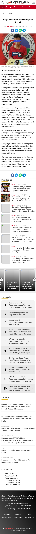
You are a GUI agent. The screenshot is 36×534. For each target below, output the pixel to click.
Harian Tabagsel (10, 528)
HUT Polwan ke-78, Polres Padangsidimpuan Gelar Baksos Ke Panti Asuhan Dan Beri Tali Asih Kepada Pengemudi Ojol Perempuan (21, 379)
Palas (10, 13)
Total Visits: (9, 480)
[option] (12, 280)
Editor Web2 (10, 26)
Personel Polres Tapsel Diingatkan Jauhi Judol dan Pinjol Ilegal (16, 461)
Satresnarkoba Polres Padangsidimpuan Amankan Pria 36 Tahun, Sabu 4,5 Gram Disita (13, 286)
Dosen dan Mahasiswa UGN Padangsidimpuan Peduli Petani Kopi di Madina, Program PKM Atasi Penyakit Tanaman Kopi (21, 388)
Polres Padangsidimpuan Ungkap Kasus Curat (18, 314)
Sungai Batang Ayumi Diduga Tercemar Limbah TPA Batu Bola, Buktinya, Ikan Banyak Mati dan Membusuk (20, 351)
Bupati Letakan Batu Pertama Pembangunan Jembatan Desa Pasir (23, 250)
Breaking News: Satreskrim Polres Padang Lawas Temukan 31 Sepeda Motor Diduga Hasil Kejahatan (22, 230)
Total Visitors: (10, 482)
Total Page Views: (11, 485)
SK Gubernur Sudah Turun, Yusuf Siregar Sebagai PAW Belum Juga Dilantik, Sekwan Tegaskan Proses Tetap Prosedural (20, 360)
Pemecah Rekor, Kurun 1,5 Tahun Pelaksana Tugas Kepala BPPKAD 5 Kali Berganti (21, 189)
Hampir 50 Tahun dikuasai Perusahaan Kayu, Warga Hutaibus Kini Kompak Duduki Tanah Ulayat (23, 209)
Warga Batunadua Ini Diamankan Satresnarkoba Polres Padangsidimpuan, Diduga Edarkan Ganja (19, 341)
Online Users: (9, 474)
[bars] (33, 2)
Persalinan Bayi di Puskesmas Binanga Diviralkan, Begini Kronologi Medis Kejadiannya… (23, 260)
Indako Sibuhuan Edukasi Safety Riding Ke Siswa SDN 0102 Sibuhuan (19, 369)
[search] (2, 2)
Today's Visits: (10, 476)
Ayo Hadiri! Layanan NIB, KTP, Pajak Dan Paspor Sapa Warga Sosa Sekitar (23, 219)
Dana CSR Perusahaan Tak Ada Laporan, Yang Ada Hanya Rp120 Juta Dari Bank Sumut (22, 199)
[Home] (2, 7)
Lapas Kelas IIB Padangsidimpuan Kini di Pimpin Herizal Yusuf (21, 322)
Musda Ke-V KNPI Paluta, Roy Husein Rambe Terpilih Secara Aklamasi (27, 286)
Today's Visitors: (11, 478)
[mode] (6, 2)
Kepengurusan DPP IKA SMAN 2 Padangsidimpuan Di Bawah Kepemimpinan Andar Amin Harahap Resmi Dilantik (17, 440)
